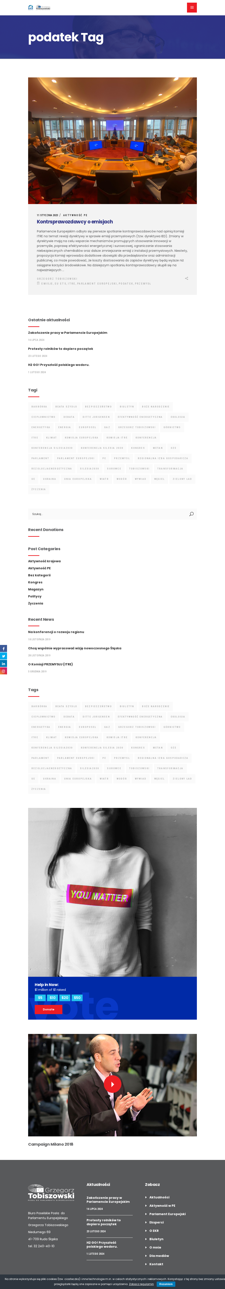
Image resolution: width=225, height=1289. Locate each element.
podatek (126, 283)
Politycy (35, 596)
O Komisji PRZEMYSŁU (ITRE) (50, 664)
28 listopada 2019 (39, 655)
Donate (48, 1009)
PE (104, 458)
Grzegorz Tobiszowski (57, 278)
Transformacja (170, 468)
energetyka (40, 427)
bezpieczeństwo (98, 406)
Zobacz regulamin (141, 1284)
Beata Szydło (66, 406)
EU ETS (60, 283)
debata (69, 417)
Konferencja (146, 437)
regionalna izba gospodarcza (163, 458)
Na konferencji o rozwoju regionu (56, 632)
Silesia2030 (89, 468)
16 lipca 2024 (36, 339)
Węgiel (159, 479)
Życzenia (35, 603)
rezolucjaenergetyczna (51, 468)
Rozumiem (166, 1284)
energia (64, 427)
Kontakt (156, 1264)
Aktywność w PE (162, 1205)
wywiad (140, 479)
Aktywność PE (75, 215)
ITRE (72, 283)
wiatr (104, 479)
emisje (47, 283)
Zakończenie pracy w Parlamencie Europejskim (67, 332)
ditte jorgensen (96, 417)
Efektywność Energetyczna (140, 417)
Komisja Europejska (82, 437)
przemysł (143, 283)
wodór (122, 479)
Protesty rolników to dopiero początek (60, 349)
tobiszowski (139, 468)
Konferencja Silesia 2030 (102, 448)
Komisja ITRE (117, 437)
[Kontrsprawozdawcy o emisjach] (112, 140)
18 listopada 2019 (39, 639)
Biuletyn (156, 1239)
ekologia (178, 417)
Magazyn (36, 589)
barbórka (39, 406)
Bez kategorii (39, 575)
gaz (107, 427)
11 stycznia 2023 (47, 215)
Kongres (35, 582)
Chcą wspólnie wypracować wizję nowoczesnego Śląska (74, 648)
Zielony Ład (182, 479)
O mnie (155, 1247)
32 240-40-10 (44, 1246)
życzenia (38, 489)
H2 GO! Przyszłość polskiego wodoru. (58, 365)
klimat (51, 437)
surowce (114, 468)
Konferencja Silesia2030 (52, 448)
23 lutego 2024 (37, 356)
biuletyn (127, 406)
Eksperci (156, 1222)
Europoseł (87, 427)
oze (174, 448)
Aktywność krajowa (44, 561)
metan (158, 448)
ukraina (49, 479)
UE (33, 479)
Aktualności (159, 1197)
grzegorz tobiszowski (137, 427)
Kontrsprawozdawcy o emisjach (75, 221)
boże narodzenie (156, 406)
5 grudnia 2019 (37, 671)
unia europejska (78, 479)
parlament (40, 458)
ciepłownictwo (43, 417)
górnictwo (172, 427)
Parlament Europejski (97, 283)
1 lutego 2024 (37, 372)
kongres (138, 448)
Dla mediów (159, 1256)
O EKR (154, 1231)
